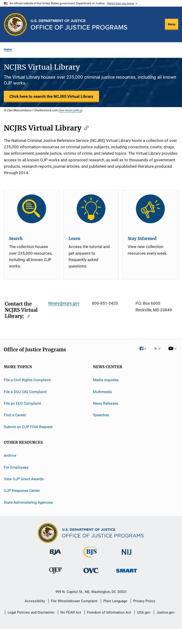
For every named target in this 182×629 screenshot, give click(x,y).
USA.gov (143, 612)
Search (16, 238)
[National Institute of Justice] (126, 555)
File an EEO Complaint (22, 403)
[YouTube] (173, 352)
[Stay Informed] (150, 208)
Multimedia (102, 391)
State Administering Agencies (28, 502)
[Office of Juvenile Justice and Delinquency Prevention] (55, 574)
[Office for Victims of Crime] (91, 573)
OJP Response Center (22, 490)
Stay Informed (142, 238)
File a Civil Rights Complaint (27, 380)
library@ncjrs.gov (63, 303)
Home (8, 49)
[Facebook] (145, 352)
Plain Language (115, 601)
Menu (171, 24)
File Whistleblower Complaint (74, 601)
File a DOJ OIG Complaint (25, 391)
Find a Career (15, 415)
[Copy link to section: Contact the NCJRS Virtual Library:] (27, 315)
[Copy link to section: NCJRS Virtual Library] (84, 127)
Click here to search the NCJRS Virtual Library (51, 96)
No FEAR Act (70, 612)
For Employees (16, 467)
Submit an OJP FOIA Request (28, 427)
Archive (10, 455)
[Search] (31, 208)
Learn (74, 238)
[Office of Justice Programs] (15, 24)
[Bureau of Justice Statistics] (91, 558)
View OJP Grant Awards (24, 479)
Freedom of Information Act (109, 612)
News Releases (105, 403)
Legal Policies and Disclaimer (31, 612)
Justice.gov (165, 612)
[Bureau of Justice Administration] (55, 555)
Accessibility (35, 601)
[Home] (79, 24)
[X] (159, 352)
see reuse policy (70, 110)
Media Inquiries (105, 380)
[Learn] (91, 208)
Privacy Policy (144, 601)
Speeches (101, 415)
